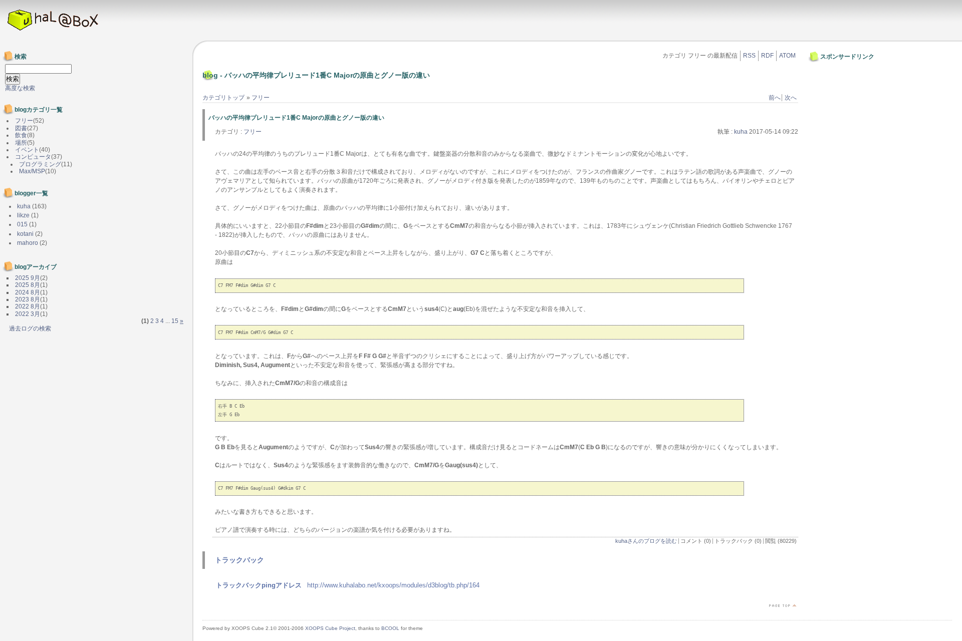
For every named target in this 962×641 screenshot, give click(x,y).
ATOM (787, 55)
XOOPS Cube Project (330, 628)
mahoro (27, 242)
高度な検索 (20, 88)
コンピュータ (33, 156)
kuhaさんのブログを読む (646, 541)
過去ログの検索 (30, 328)
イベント (27, 149)
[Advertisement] (841, 86)
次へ (791, 97)
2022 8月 (27, 306)
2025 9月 (27, 277)
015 (22, 224)
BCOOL (390, 628)
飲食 (21, 135)
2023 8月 (27, 299)
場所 (21, 142)
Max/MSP (32, 171)
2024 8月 (27, 292)
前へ (775, 97)
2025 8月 (27, 284)
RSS (749, 55)
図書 (21, 128)
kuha (741, 131)
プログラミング (40, 164)
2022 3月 (27, 313)
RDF (767, 55)
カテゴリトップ (223, 97)
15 (174, 321)
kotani (25, 233)
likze (23, 215)
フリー (261, 97)
